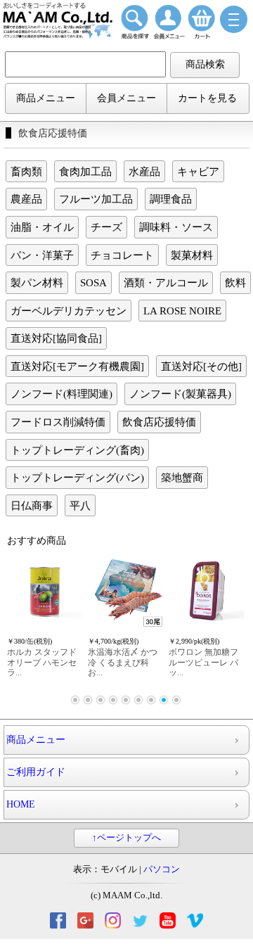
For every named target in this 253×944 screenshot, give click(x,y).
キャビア (198, 171)
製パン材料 (37, 282)
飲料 (235, 282)
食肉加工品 (85, 171)
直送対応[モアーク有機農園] (77, 366)
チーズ (106, 227)
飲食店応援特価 (159, 422)
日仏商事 (32, 505)
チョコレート (122, 255)
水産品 (144, 171)
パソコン (161, 869)
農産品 (26, 199)
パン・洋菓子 (42, 255)
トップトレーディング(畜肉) (77, 450)
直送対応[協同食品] (56, 338)
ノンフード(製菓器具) (180, 394)
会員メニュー (126, 98)
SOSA (93, 282)
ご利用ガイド (35, 772)
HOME (20, 804)
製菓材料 (192, 255)
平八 (80, 505)
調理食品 (171, 199)
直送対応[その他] (201, 366)
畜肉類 (26, 171)
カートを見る (207, 98)
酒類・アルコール (166, 282)
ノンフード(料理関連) (61, 394)
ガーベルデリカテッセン (68, 311)
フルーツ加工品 (96, 199)
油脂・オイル (42, 227)
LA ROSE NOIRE (182, 311)
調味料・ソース (176, 227)
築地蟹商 (182, 477)
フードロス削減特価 (58, 422)
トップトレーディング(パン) (77, 477)
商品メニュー (45, 98)
